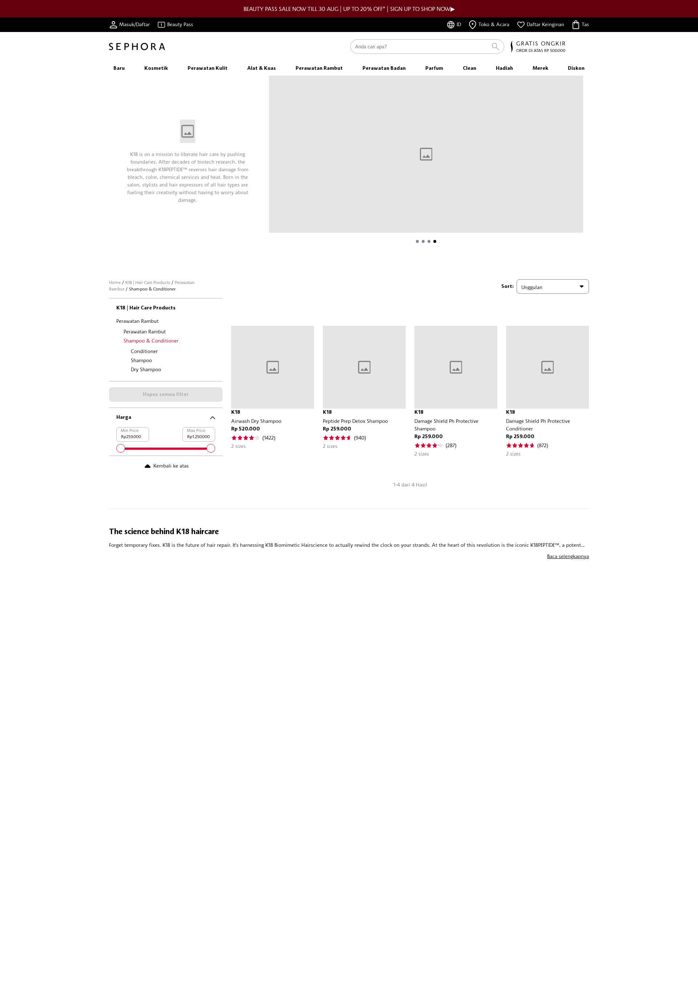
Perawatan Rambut (137, 321)
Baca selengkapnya (568, 556)
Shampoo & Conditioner (151, 340)
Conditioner (144, 351)
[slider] (120, 448)
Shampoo (141, 360)
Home (115, 282)
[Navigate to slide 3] (429, 241)
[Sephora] (137, 46)
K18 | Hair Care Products (147, 282)
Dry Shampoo (146, 369)
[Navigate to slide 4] (435, 241)
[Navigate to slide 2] (423, 241)
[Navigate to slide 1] (417, 241)
